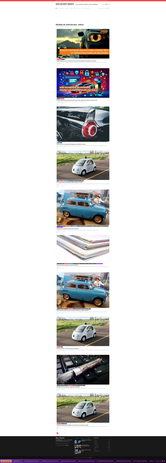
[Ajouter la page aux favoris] (160, 461)
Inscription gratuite (83, 238)
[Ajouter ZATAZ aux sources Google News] (164, 461)
